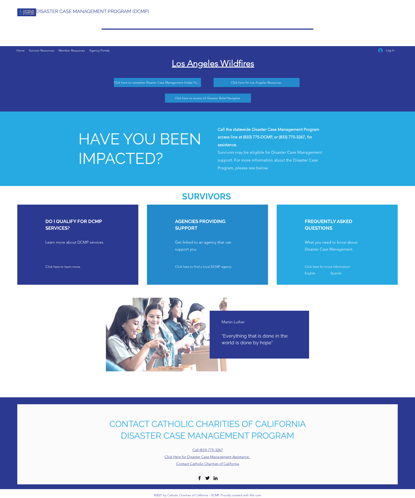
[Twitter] (207, 478)
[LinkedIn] (215, 478)
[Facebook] (199, 478)
